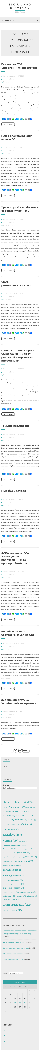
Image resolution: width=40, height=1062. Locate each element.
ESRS (28, 807)
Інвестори (6, 820)
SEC (20, 816)
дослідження (24, 861)
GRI (21, 811)
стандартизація (17, 904)
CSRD (5, 807)
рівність (32, 896)
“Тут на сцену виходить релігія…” (14, 942)
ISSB (26, 811)
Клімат (10, 840)
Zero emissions (28, 815)
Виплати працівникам (12, 824)
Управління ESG (9, 857)
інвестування (12, 910)
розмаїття (21, 896)
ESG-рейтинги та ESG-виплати (13, 954)
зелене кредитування (13, 884)
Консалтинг (23, 841)
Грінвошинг (11, 829)
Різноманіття (9, 853)
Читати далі (8, 124)
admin (11, 79)
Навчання (8, 849)
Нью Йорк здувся (13, 490)
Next (25, 751)
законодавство (13, 875)
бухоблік (31, 857)
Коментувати (9, 82)
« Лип (19, 1015)
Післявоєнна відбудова (23, 849)
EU (33, 807)
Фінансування (20, 857)
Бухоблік (32, 820)
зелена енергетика (13, 880)
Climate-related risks (18, 802)
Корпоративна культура (14, 845)
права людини (27, 892)
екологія (6, 865)
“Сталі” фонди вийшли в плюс (13, 959)
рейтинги (9, 896)
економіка (16, 865)
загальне (12, 869)
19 (15, 1003)
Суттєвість (23, 852)
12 (20, 751)
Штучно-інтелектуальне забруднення (16, 948)
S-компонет (10, 815)
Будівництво (19, 819)
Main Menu (9, 20)
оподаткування (11, 892)
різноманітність (11, 900)
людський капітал (13, 888)
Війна (27, 824)
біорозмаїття (8, 861)
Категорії (6, 785)
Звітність (12, 834)
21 (25, 1003)
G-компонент (10, 811)
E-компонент (17, 807)
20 (20, 1003)
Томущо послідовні (15, 425)
